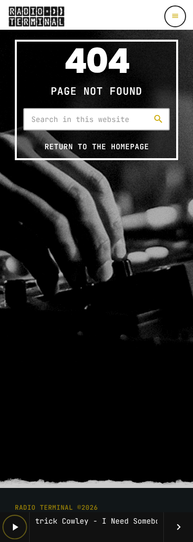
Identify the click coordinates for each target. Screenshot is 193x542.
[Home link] (36, 16)
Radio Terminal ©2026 (56, 507)
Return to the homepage (97, 147)
